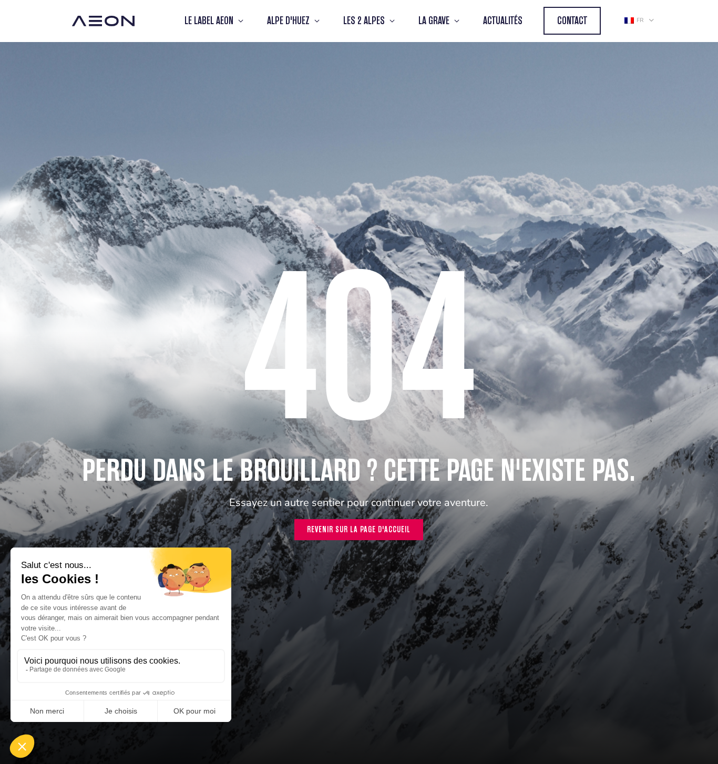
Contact (572, 20)
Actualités (502, 20)
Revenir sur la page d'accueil (359, 529)
